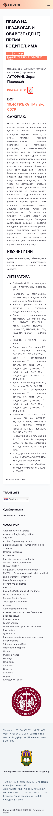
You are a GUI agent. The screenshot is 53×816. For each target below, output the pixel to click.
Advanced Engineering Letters (18, 534)
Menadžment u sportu (14, 580)
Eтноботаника (10, 640)
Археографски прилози (15, 608)
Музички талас (11, 654)
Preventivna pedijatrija (14, 583)
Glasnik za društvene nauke (17, 562)
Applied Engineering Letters (17, 541)
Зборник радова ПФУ (14, 644)
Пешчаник (8, 662)
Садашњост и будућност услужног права (24, 58)
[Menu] (48, 4)
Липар (6, 651)
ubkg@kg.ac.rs (18, 737)
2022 (9, 54)
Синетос (7, 669)
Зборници (18, 54)
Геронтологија (10, 623)
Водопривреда (11, 615)
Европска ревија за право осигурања (23, 637)
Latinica (21, 515)
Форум (6, 676)
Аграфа (7, 605)
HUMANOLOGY (11, 566)
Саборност (9, 665)
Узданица (8, 672)
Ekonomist (8, 555)
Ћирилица (9, 515)
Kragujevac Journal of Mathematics (21, 569)
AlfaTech (7, 537)
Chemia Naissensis (12, 552)
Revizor (7, 587)
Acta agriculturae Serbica (16, 530)
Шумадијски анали (13, 679)
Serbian (13, 499)
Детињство (9, 633)
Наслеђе (7, 658)
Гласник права (11, 619)
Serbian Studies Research (16, 598)
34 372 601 (39, 730)
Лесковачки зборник (14, 647)
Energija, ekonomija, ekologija (18, 559)
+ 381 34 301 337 (22, 730)
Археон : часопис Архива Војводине (22, 612)
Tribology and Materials (15, 601)
